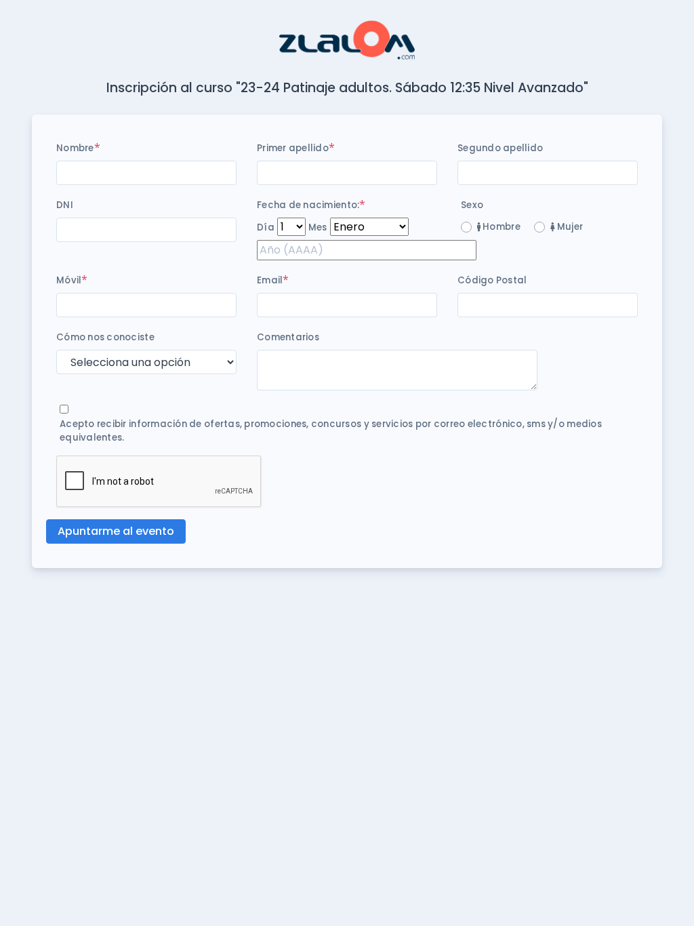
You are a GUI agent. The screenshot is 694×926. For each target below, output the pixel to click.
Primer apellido (293, 148)
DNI (64, 205)
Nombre (75, 148)
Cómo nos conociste (105, 337)
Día (265, 227)
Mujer (568, 226)
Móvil (68, 280)
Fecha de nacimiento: (308, 205)
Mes (317, 227)
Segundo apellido (500, 148)
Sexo (472, 205)
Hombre (500, 226)
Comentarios (288, 337)
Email (270, 280)
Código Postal (492, 280)
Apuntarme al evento (116, 531)
